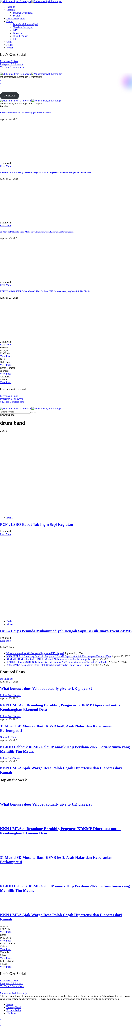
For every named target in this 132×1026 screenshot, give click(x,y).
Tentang (10, 9)
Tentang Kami (13, 1007)
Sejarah (16, 15)
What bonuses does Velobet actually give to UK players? (25, 112)
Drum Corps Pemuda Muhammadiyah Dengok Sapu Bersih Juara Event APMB (66, 631)
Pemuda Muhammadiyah (25, 24)
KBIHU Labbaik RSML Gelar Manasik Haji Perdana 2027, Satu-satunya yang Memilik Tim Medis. (45, 291)
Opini (9, 41)
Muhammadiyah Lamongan (14, 993)
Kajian (9, 44)
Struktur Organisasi (23, 12)
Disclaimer (11, 1013)
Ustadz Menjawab (15, 18)
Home (9, 47)
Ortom (9, 21)
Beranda (10, 6)
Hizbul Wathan (20, 36)
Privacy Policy (13, 1010)
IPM (15, 38)
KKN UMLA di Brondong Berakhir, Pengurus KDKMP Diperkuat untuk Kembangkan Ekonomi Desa (45, 172)
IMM (15, 30)
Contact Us (9, 95)
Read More (5, 166)
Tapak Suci (18, 33)
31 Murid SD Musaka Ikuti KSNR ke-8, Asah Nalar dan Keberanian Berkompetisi (37, 232)
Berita (9, 517)
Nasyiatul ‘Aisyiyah (23, 27)
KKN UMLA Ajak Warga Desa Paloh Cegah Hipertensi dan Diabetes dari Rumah (48, 665)
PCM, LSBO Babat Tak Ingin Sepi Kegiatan (36, 524)
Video (9, 624)
